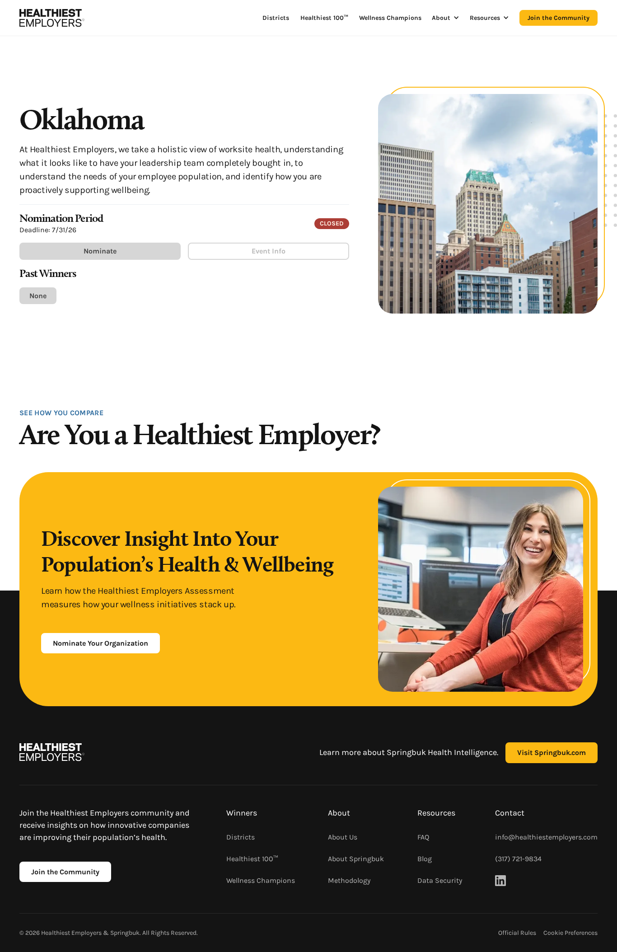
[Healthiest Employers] (51, 18)
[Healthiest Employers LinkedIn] (500, 880)
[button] (445, 17)
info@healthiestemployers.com (546, 837)
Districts (275, 18)
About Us (342, 837)
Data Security (439, 880)
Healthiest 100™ (324, 18)
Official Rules (517, 933)
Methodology (349, 880)
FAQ (423, 837)
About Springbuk (356, 858)
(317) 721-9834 (518, 858)
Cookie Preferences (570, 933)
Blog (424, 858)
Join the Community (558, 18)
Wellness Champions (390, 18)
